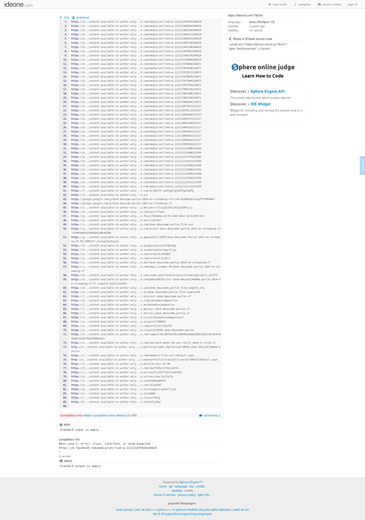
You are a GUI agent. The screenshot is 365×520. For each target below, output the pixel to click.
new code (279, 4)
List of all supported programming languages (182, 514)
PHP (147, 509)
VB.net (245, 509)
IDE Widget (261, 103)
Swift (237, 509)
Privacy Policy (187, 495)
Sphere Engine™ (191, 482)
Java (207, 509)
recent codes (331, 4)
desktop (177, 490)
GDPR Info (204, 495)
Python (161, 509)
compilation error (104, 415)
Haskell (192, 509)
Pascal (128, 509)
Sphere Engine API (268, 91)
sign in (353, 4)
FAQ (191, 486)
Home (163, 486)
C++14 (171, 509)
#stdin (88, 415)
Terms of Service (165, 495)
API (171, 486)
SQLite (214, 509)
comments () (212, 415)
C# (142, 509)
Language (181, 486)
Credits (200, 486)
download (82, 17)
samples (304, 4)
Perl (137, 509)
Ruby (201, 509)
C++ (153, 509)
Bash (119, 509)
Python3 (181, 509)
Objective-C (226, 509)
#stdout (121, 415)
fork (66, 17)
